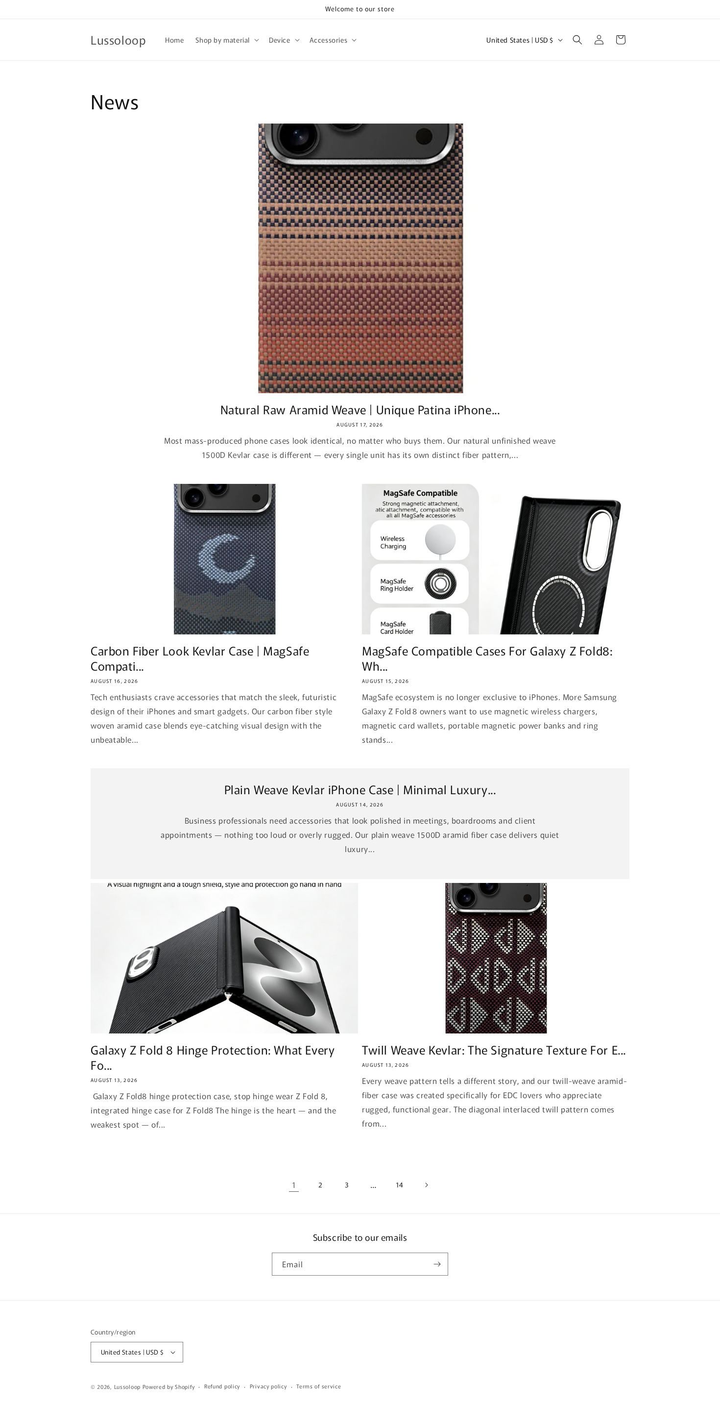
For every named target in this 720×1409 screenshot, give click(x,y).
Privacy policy (268, 1386)
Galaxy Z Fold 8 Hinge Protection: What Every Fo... (213, 1057)
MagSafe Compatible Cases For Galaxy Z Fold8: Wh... (487, 658)
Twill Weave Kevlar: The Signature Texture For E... (494, 1049)
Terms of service (318, 1386)
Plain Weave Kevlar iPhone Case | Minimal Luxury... (360, 789)
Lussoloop (127, 1386)
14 (400, 1184)
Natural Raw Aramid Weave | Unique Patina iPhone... (360, 409)
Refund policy (222, 1386)
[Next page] (426, 1185)
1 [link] (294, 1184)
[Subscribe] (437, 1264)
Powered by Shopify (169, 1386)
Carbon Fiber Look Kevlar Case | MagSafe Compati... (200, 658)
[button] (226, 39)
